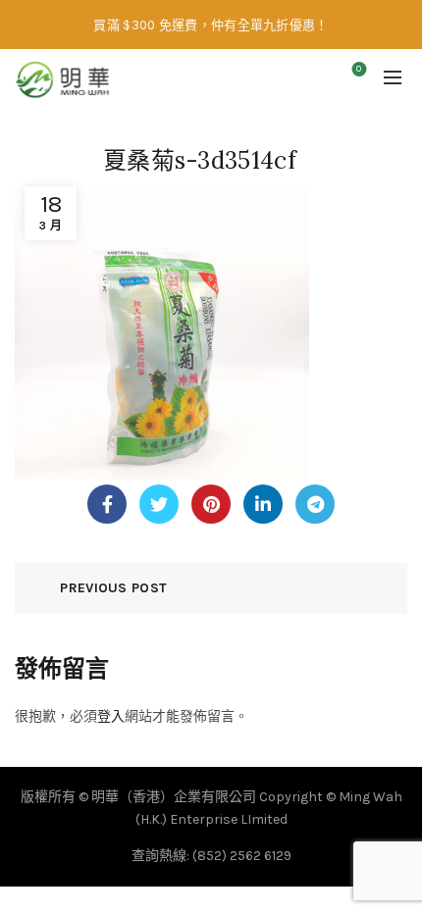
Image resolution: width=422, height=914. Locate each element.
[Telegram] (315, 504)
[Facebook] (107, 504)
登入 (111, 716)
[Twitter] (159, 504)
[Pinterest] (211, 504)
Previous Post (113, 588)
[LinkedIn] (263, 504)
